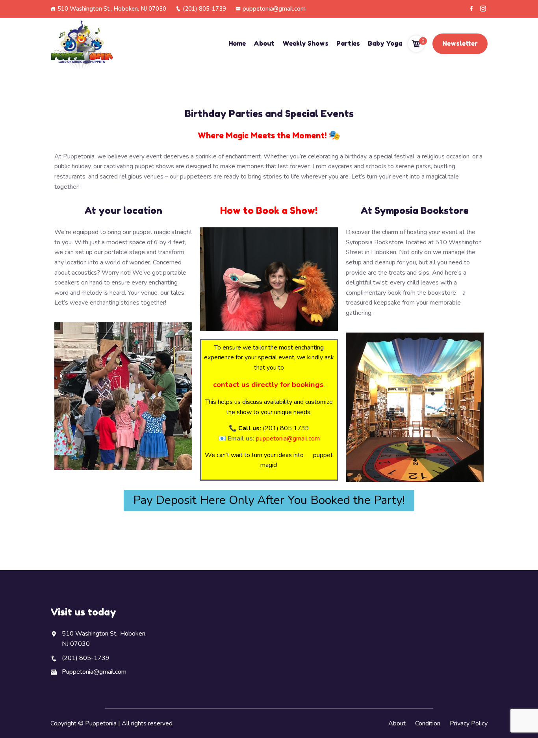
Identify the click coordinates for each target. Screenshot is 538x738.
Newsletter (460, 43)
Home (237, 43)
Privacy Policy (469, 723)
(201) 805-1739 (204, 9)
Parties (348, 43)
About (264, 43)
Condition (427, 723)
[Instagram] (483, 8)
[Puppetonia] (81, 44)
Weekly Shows (305, 43)
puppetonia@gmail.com (274, 9)
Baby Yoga (385, 43)
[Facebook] (471, 8)
